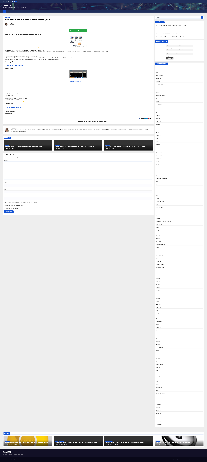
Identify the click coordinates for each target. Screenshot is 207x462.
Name (5, 182)
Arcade (157, 98)
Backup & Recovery (160, 112)
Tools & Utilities (159, 364)
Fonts (157, 192)
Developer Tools (159, 150)
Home (8, 11)
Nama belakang (169, 48)
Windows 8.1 (158, 413)
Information (7, 17)
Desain (13, 11)
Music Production (160, 253)
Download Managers (160, 155)
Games (37, 11)
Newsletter (191, 459)
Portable (158, 315)
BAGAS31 (7, 5)
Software (158, 350)
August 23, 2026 (8, 444)
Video (157, 384)
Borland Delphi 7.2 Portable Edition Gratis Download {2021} (92, 121)
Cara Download (159, 121)
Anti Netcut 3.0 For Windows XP (14, 107)
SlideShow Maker (160, 347)
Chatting (158, 124)
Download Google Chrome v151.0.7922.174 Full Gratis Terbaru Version (171, 28)
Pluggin (157, 313)
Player (157, 310)
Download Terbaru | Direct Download (78, 30)
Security (158, 335)
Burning (158, 118)
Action (157, 69)
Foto (157, 195)
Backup (157, 109)
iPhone (157, 227)
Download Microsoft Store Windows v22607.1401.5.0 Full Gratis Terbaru (171, 36)
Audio (157, 101)
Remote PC (158, 327)
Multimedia (20, 11)
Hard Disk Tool (159, 207)
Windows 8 (158, 410)
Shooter (158, 338)
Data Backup (159, 132)
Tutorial (158, 370)
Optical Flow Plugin (160, 267)
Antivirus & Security (160, 95)
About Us (174, 459)
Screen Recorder (159, 333)
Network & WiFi (159, 255)
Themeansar (23, 459)
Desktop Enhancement (161, 147)
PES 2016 (158, 287)
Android (158, 81)
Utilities (157, 378)
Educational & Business (161, 172)
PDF (26, 11)
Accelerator (158, 67)
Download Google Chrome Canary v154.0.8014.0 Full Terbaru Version (171, 25)
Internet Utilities (159, 224)
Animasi (158, 87)
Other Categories (159, 270)
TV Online (158, 373)
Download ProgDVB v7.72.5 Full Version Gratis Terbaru (167, 33)
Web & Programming (160, 393)
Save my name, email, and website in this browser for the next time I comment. (21, 202)
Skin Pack (158, 344)
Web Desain (158, 398)
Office (157, 258)
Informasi (58, 11)
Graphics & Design (160, 201)
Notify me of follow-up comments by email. (14, 205)
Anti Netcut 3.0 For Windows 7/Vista (15, 108)
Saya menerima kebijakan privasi (173, 56)
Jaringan (158, 230)
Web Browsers (159, 396)
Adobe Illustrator (159, 75)
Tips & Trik (158, 358)
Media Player (159, 235)
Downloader (158, 158)
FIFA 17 (157, 181)
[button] (203, 11)
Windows (43, 11)
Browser (158, 115)
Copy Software (159, 129)
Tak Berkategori (159, 356)
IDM (157, 212)
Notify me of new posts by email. (12, 208)
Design (157, 141)
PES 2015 (158, 284)
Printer (157, 318)
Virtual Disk (158, 390)
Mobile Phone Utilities (160, 244)
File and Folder (159, 190)
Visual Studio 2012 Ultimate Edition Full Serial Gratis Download (74, 146)
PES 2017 (158, 290)
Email (5, 189)
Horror (157, 210)
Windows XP (159, 424)
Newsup (18, 459)
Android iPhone (159, 84)
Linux (157, 232)
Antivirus (158, 92)
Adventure (158, 78)
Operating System (160, 264)
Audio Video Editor (160, 107)
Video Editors (159, 387)
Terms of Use (202, 459)
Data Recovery (159, 135)
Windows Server (159, 418)
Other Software (159, 273)
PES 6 (157, 301)
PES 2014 (158, 281)
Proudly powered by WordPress (8, 459)
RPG (157, 330)
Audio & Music (159, 104)
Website (5, 195)
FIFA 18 (157, 184)
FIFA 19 (157, 187)
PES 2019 (158, 295)
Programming (159, 321)
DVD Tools (158, 167)
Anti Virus (158, 89)
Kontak (187, 459)
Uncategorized (159, 376)
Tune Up (158, 367)
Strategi (158, 353)
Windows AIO (159, 416)
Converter (158, 127)
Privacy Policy (196, 459)
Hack (157, 204)
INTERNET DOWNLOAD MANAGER (163, 221)
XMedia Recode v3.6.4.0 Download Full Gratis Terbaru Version (169, 31)
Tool (157, 361)
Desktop (158, 144)
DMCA (184, 459)
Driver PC (158, 164)
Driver (157, 161)
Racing (157, 324)
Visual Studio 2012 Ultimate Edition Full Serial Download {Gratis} (125, 146)
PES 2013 (31, 11)
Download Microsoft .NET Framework (15, 65)
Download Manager (160, 152)
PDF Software (159, 275)
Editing (157, 170)
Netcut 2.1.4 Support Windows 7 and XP (15, 106)
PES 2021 (158, 298)
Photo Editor (159, 304)
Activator (50, 11)
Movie (157, 247)
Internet (158, 218)
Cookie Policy (179, 459)
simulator (158, 341)
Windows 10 (158, 404)
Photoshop (158, 307)
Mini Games (158, 241)
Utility (157, 381)
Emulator (158, 175)
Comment (6, 160)
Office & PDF (159, 261)
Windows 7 (158, 407)
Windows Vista (159, 421)
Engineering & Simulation (161, 178)
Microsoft (158, 238)
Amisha (11, 23)
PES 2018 (158, 293)
